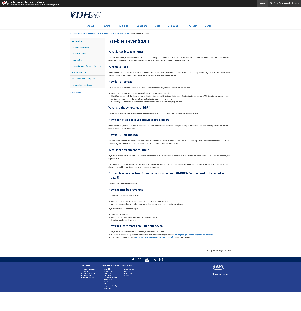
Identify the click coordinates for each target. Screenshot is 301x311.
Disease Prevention (79, 53)
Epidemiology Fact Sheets (82, 85)
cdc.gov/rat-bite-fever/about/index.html (153, 237)
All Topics (127, 275)
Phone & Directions (89, 273)
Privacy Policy (108, 279)
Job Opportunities (88, 277)
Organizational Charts (110, 277)
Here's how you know (52, 5)
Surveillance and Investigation (84, 79)
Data (157, 25)
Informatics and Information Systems (86, 66)
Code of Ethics (108, 271)
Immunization (77, 60)
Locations (142, 25)
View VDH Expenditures (222, 274)
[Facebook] (133, 259)
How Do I (106, 25)
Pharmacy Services (79, 72)
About (90, 25)
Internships (107, 275)
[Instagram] (161, 259)
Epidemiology (87, 14)
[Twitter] (140, 259)
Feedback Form (88, 275)
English (263, 3)
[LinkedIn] (154, 259)
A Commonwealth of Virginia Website (27, 2)
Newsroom (191, 25)
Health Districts (129, 269)
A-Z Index (124, 25)
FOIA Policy (107, 273)
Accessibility (108, 269)
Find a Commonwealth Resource (287, 3)
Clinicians (173, 25)
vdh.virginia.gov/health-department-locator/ (193, 234)
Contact (209, 25)
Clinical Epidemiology (80, 47)
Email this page (75, 92)
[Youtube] (147, 259)
